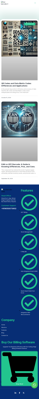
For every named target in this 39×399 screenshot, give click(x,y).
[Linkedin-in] (15, 393)
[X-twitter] (23, 393)
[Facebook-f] (19, 393)
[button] (35, 3)
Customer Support (8, 205)
